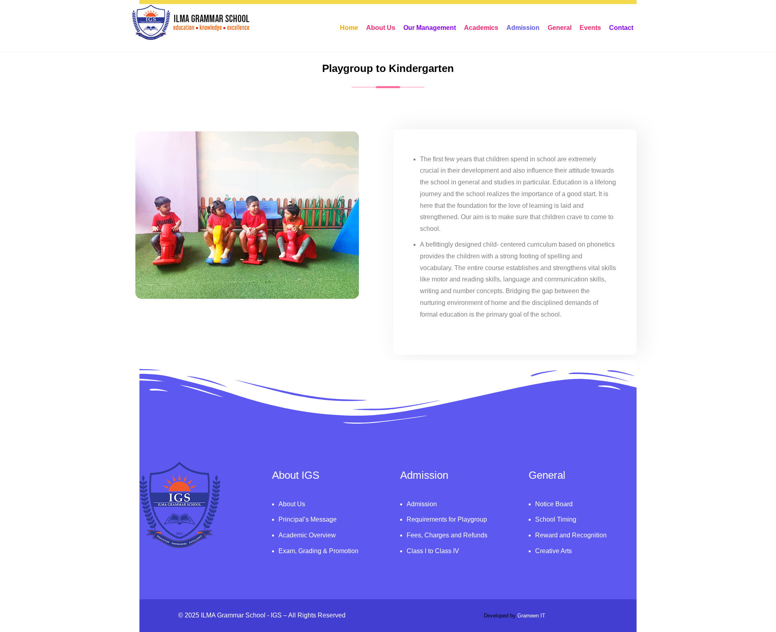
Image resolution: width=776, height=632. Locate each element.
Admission (523, 27)
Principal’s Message (307, 519)
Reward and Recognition (571, 535)
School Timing (555, 519)
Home (349, 27)
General (559, 27)
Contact (621, 27)
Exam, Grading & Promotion (318, 550)
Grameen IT (531, 616)
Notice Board (554, 504)
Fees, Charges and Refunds (447, 535)
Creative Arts (553, 550)
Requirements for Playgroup (447, 519)
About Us (380, 27)
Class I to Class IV (433, 550)
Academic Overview (307, 535)
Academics (481, 27)
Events (590, 27)
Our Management (429, 27)
